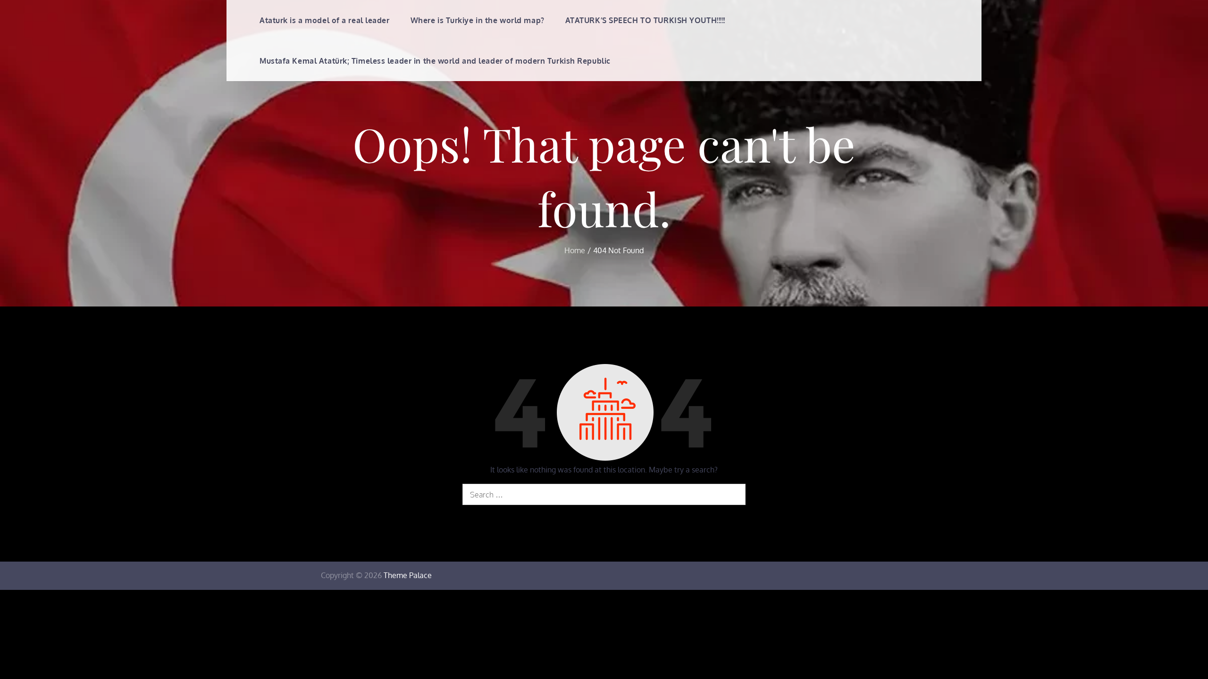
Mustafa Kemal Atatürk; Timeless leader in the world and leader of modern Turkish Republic (435, 61)
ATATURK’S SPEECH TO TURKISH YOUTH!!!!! (645, 20)
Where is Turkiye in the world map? (478, 20)
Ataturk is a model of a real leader (325, 20)
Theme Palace (408, 575)
